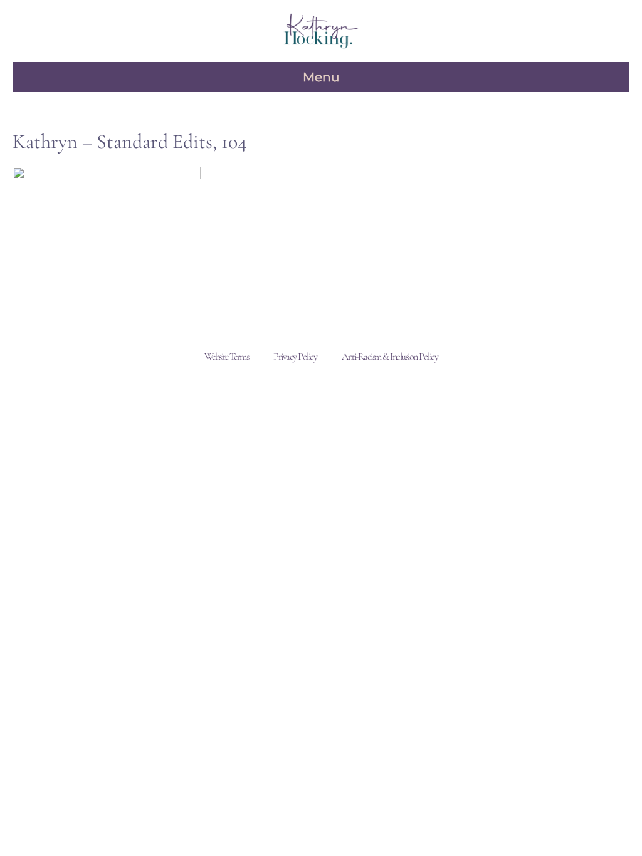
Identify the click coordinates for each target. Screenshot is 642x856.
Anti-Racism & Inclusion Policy (390, 356)
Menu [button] (321, 77)
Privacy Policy (295, 356)
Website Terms (226, 356)
